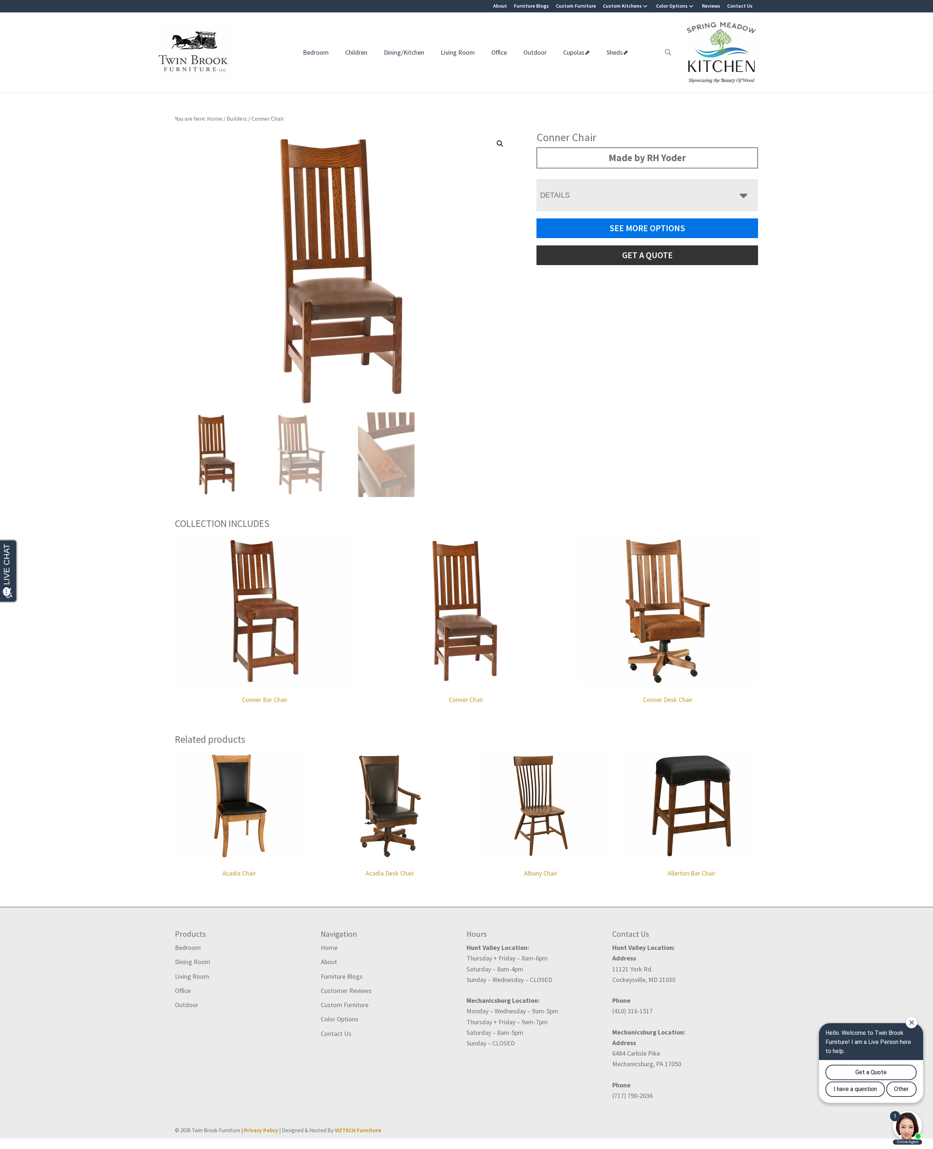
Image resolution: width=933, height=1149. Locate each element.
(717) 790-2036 (632, 1095)
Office (499, 52)
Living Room (458, 52)
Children (356, 52)
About (500, 6)
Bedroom (316, 52)
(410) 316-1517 (632, 1011)
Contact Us (740, 6)
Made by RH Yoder (647, 157)
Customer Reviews (346, 990)
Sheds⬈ (617, 52)
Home (329, 947)
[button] (500, 143)
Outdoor (535, 52)
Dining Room (192, 962)
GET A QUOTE (647, 255)
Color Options (672, 6)
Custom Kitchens (622, 6)
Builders (237, 118)
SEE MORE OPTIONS (647, 228)
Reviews (711, 6)
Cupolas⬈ (576, 52)
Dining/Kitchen (404, 52)
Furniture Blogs (531, 6)
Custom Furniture (576, 6)
